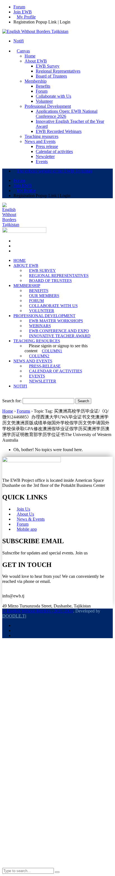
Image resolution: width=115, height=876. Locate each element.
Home (7, 411)
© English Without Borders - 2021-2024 (37, 611)
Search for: (11, 400)
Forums (23, 411)
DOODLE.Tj (14, 616)
